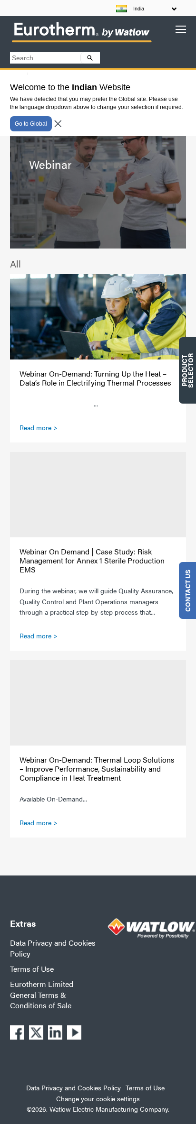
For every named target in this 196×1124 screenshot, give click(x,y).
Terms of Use (32, 968)
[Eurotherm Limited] (81, 42)
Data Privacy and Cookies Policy (53, 947)
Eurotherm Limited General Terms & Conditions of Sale (41, 994)
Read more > (39, 427)
